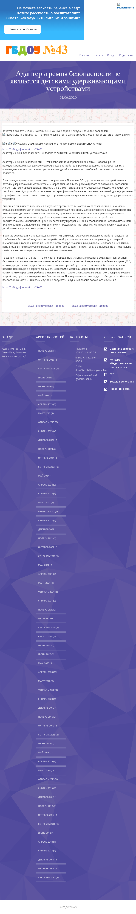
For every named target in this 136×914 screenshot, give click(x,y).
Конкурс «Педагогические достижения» (121, 363)
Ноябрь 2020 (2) (47, 609)
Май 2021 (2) (45, 564)
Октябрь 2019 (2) (47, 725)
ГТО (112, 374)
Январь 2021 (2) (47, 600)
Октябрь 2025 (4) (47, 359)
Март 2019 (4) (46, 770)
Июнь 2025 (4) (46, 386)
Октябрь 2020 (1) (47, 618)
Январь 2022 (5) (47, 520)
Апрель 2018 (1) (47, 841)
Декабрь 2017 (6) (47, 859)
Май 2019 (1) (45, 752)
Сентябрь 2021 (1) (48, 556)
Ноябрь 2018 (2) (47, 806)
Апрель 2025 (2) (47, 404)
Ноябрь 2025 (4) (47, 350)
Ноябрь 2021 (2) (47, 538)
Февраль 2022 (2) (48, 511)
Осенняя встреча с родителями (122, 350)
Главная (84, 55)
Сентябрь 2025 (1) (48, 368)
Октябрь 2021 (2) (47, 547)
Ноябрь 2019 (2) (47, 716)
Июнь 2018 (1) (46, 832)
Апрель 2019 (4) (47, 761)
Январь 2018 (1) (47, 850)
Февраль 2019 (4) (48, 779)
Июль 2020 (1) (46, 645)
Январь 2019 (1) (47, 788)
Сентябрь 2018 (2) (48, 823)
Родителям (126, 55)
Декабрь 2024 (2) (47, 440)
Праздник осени (120, 388)
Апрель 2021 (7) (47, 574)
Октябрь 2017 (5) (47, 868)
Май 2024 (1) (45, 475)
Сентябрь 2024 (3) (48, 466)
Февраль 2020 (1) (48, 689)
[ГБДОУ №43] (36, 50)
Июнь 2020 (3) (46, 654)
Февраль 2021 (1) (48, 591)
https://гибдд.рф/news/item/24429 (22, 149)
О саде (111, 55)
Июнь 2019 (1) (46, 743)
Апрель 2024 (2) (47, 484)
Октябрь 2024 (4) (47, 457)
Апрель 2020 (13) (47, 672)
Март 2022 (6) (46, 502)
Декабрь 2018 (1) (47, 797)
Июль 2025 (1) (46, 377)
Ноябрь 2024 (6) (47, 449)
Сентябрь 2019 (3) (48, 734)
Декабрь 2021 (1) (47, 529)
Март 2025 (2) (46, 413)
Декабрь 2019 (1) (47, 707)
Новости (98, 55)
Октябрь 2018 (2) (47, 814)
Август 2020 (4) (47, 636)
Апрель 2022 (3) (47, 493)
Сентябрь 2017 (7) (48, 877)
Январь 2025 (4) (47, 431)
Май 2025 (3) (45, 395)
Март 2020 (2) (46, 681)
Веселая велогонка (122, 381)
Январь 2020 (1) (47, 698)
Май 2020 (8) (45, 663)
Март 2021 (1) (46, 582)
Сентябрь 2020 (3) (48, 627)
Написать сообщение (22, 29)
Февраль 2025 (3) (48, 422)
